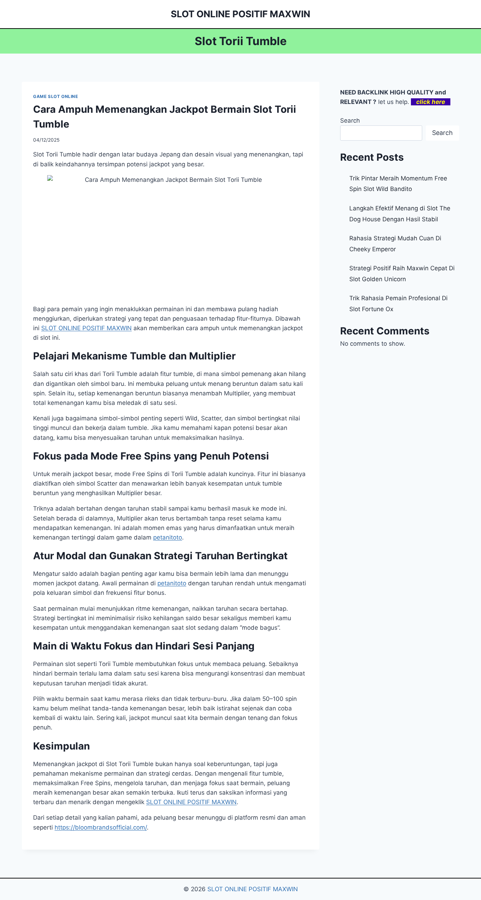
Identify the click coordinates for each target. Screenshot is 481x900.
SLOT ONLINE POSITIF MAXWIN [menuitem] (86, 328)
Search (350, 120)
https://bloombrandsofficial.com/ (101, 827)
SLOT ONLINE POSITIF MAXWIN (191, 802)
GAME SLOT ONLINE (55, 96)
